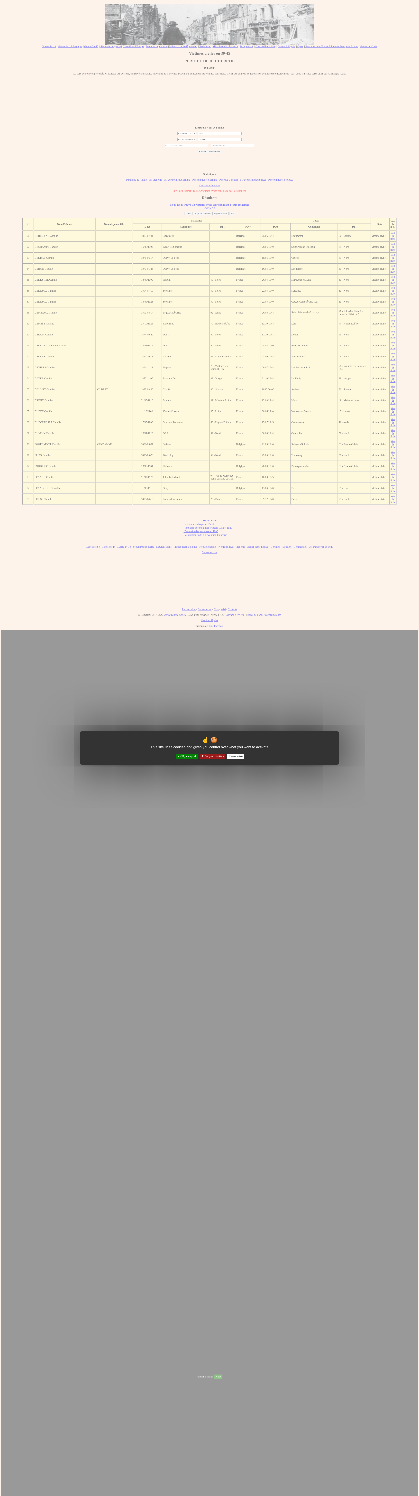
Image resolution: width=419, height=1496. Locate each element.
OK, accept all (188, 756)
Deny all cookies (214, 756)
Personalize (236, 756)
